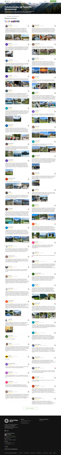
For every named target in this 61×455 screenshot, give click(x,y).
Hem (12, 1)
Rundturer (16, 1)
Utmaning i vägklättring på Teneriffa (25, 420)
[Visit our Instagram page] (7, 431)
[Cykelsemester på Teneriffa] (11, 421)
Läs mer (7, 132)
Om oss (20, 1)
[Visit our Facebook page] (5, 431)
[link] (11, 438)
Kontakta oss (53, 1)
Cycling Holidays (41, 420)
